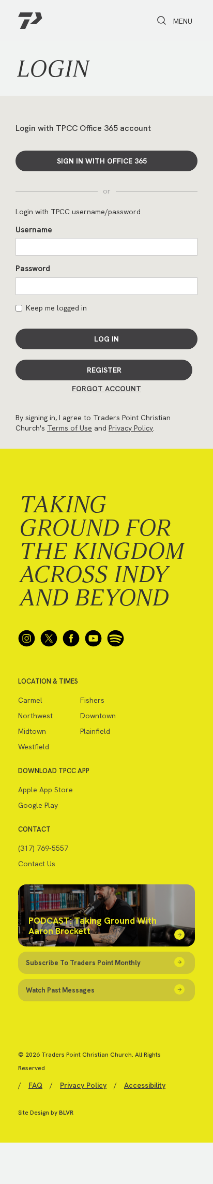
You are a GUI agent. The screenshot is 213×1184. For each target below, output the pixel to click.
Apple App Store (45, 789)
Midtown (32, 731)
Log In (106, 339)
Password (33, 268)
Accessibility (144, 1085)
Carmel (30, 700)
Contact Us (36, 863)
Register (104, 370)
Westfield (33, 746)
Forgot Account (106, 388)
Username (34, 230)
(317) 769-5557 (43, 848)
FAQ (35, 1085)
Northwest (35, 715)
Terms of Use (69, 428)
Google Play (38, 805)
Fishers (92, 700)
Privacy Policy (131, 428)
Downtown (98, 715)
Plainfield (95, 731)
